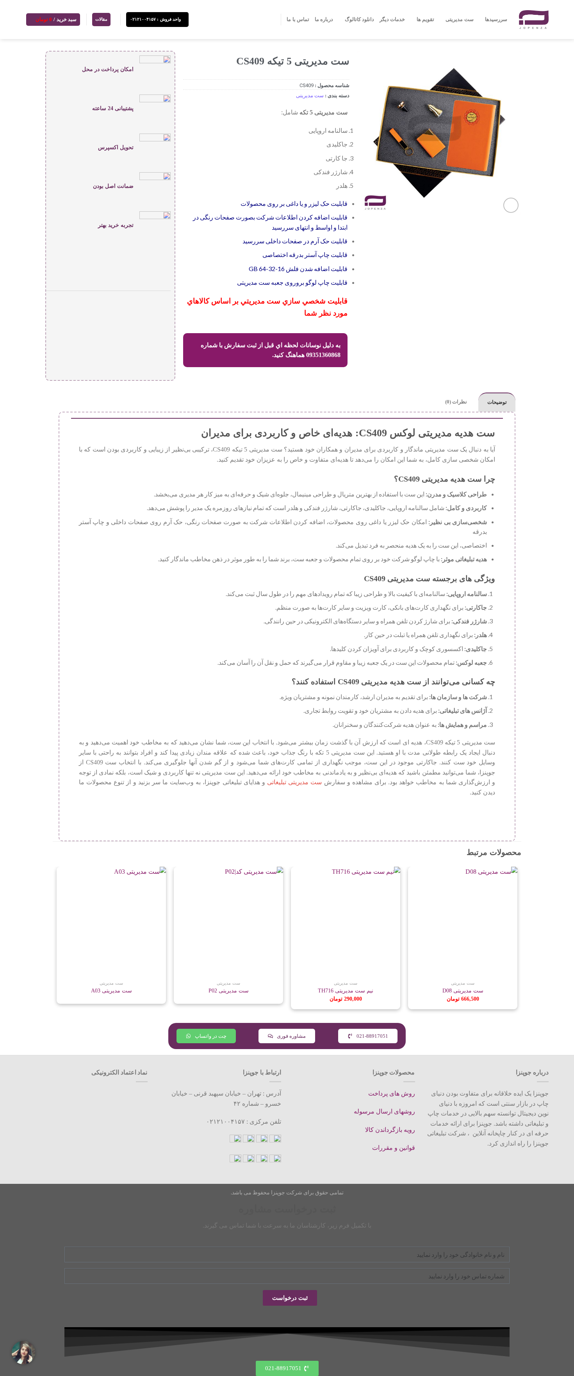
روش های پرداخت (391, 1093)
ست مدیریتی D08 (462, 990)
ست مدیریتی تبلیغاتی (294, 782)
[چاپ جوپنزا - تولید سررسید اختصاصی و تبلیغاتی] (534, 19)
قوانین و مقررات (393, 1147)
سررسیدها (496, 19)
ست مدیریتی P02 (229, 990)
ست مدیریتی (459, 19)
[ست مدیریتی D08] (462, 921)
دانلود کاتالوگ (359, 19)
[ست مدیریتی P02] (228, 921)
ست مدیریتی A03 (111, 990)
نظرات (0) (456, 402)
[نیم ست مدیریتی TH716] (345, 921)
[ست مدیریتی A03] (111, 921)
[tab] (496, 402)
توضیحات (497, 402)
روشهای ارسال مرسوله (384, 1111)
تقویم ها (425, 19)
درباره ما (324, 19)
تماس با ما (298, 19)
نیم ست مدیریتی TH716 (345, 990)
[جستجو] (272, 19)
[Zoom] (511, 205)
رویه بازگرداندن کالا (390, 1129)
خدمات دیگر (392, 19)
